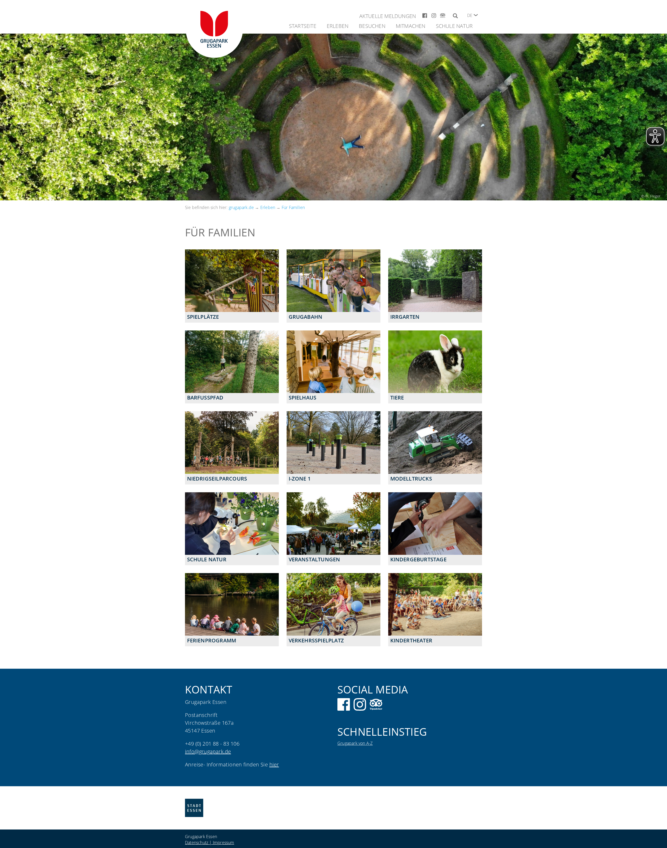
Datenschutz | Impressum (209, 842)
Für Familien (293, 207)
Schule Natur (454, 25)
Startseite (302, 25)
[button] (476, 15)
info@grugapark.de (208, 751)
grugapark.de (241, 207)
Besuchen (372, 25)
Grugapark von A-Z (355, 743)
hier (274, 764)
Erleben (337, 25)
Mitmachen (410, 25)
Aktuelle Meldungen (387, 16)
